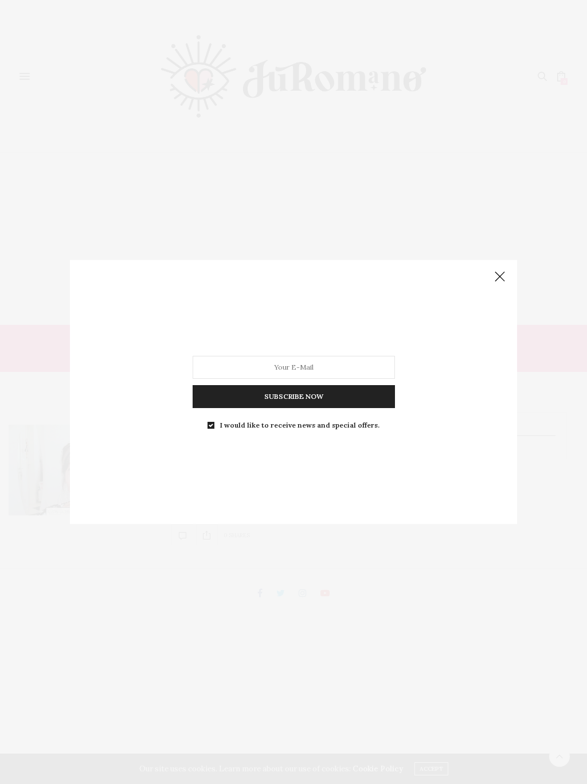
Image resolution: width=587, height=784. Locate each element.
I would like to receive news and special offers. (299, 425)
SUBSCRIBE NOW (293, 396)
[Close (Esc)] (499, 277)
